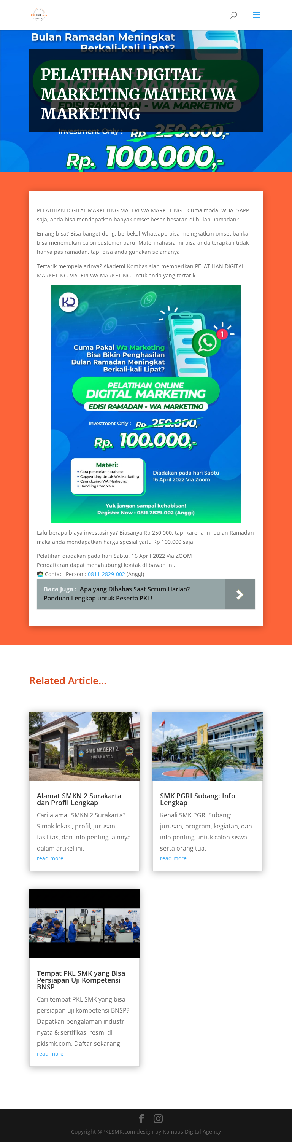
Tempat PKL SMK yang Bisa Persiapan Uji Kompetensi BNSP (81, 979)
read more (50, 858)
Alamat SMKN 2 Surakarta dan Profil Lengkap (79, 799)
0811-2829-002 (106, 574)
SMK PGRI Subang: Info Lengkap (197, 799)
